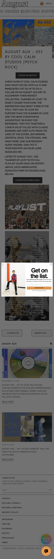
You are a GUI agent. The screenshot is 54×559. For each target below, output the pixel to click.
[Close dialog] (51, 264)
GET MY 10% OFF (39, 288)
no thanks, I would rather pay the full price (39, 290)
